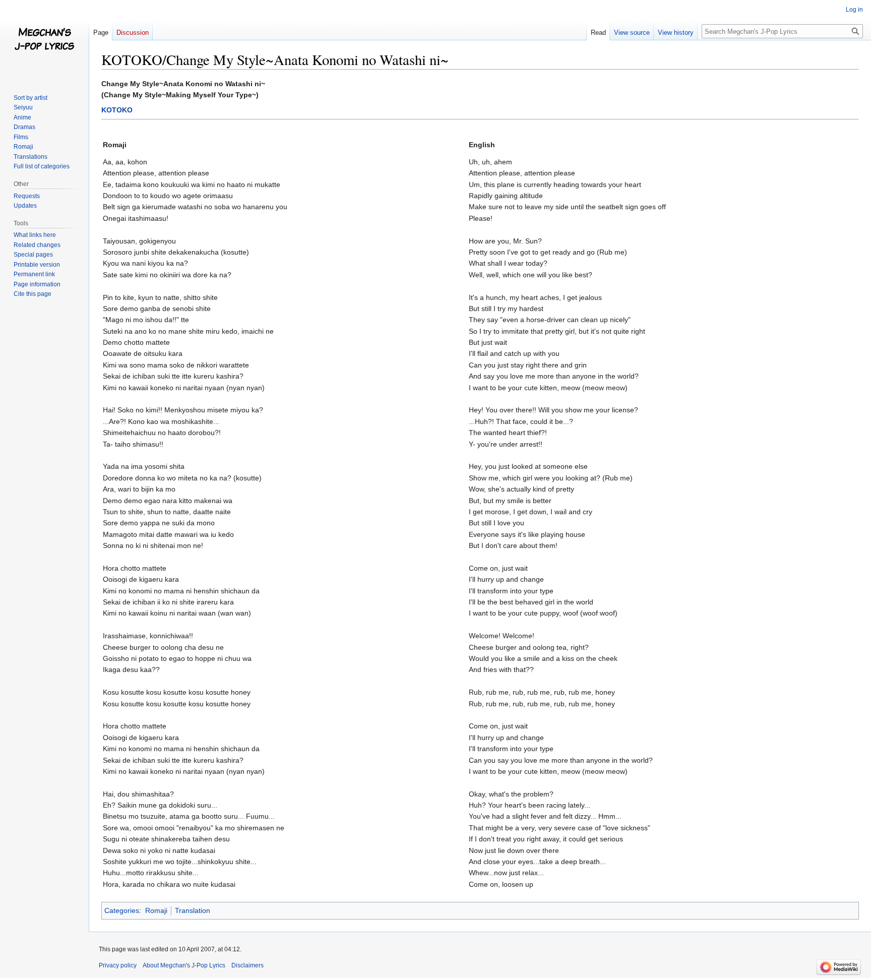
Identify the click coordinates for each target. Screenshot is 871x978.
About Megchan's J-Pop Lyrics (184, 965)
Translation (192, 910)
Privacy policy (118, 965)
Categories (121, 910)
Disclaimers (247, 965)
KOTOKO (117, 110)
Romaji (156, 910)
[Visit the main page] (44, 40)
